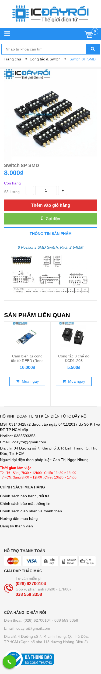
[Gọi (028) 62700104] (9, 662)
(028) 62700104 (31, 583)
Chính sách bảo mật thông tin (25, 503)
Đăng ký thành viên (16, 526)
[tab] (50, 233)
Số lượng (12, 192)
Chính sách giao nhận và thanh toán (31, 511)
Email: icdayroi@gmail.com (27, 628)
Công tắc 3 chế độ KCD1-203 (73, 358)
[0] (89, 36)
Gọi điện (52, 218)
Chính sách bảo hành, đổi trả (25, 496)
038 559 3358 (29, 594)
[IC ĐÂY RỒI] (50, 16)
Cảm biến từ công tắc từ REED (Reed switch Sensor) (27, 360)
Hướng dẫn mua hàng (19, 518)
